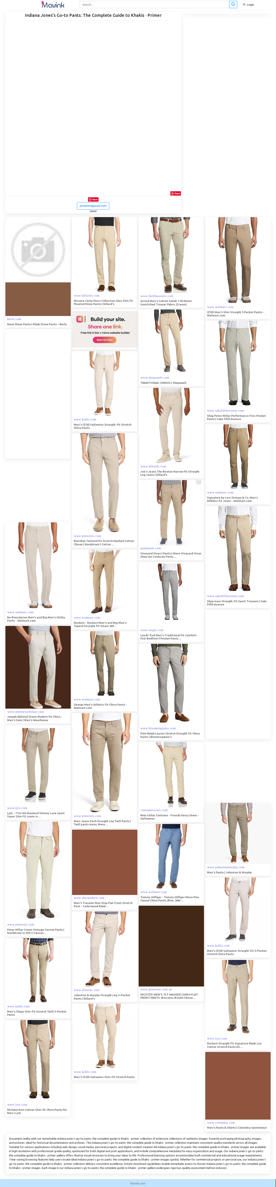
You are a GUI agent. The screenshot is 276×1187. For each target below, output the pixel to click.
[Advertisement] (37, 394)
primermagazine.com (93, 205)
